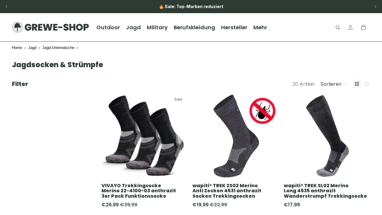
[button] (333, 83)
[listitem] (260, 27)
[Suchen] (337, 27)
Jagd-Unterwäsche (58, 47)
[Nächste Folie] (375, 6)
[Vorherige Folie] (6, 6)
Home (17, 47)
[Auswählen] (178, 170)
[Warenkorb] (363, 27)
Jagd (32, 47)
